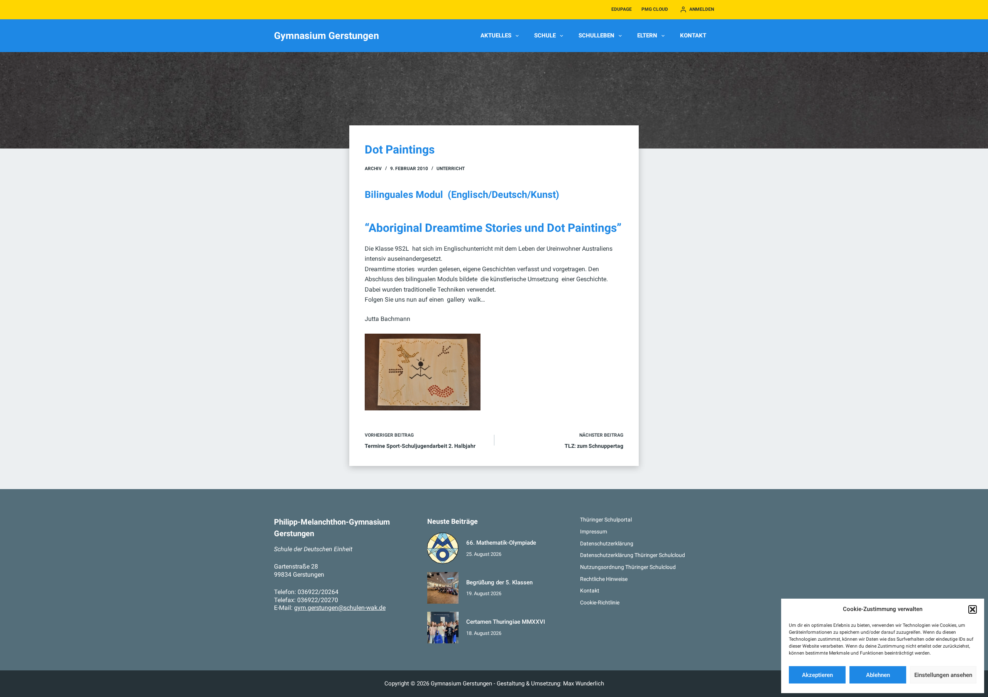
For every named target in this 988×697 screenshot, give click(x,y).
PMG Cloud (654, 9)
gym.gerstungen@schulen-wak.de (340, 607)
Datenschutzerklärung (606, 543)
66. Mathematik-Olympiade (501, 542)
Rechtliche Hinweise (604, 579)
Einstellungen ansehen (943, 675)
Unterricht (450, 168)
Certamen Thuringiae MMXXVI (505, 621)
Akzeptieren (817, 675)
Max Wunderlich (583, 683)
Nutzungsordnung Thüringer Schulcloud (628, 567)
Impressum (593, 531)
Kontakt (693, 35)
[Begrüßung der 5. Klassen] (443, 588)
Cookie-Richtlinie (599, 602)
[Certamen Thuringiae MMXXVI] (443, 627)
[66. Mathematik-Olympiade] (443, 548)
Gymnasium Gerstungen (326, 35)
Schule (545, 35)
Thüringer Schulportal (606, 519)
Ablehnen (878, 675)
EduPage (621, 9)
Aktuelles (495, 35)
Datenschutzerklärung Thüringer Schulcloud (632, 555)
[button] (972, 609)
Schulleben (596, 35)
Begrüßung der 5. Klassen (499, 582)
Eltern (647, 35)
